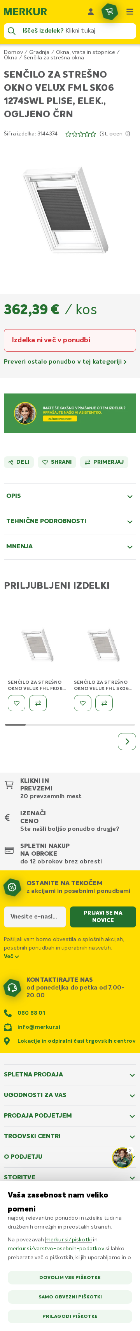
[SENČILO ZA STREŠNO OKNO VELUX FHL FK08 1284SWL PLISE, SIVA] (39, 647)
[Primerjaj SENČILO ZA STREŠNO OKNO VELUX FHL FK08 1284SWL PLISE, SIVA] (38, 703)
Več (9, 956)
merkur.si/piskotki (69, 1240)
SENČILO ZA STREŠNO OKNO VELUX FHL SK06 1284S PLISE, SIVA (101, 688)
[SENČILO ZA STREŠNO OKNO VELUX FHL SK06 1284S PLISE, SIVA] (105, 647)
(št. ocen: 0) (115, 134)
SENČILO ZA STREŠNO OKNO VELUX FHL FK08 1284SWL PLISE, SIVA (35, 688)
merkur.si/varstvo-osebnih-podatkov (56, 1248)
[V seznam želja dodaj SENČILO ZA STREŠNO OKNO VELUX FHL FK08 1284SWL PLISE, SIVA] (16, 703)
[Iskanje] (11, 31)
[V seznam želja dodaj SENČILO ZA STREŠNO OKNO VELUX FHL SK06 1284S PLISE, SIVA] (82, 703)
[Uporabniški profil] (91, 11)
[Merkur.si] (25, 11)
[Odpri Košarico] (109, 11)
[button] (70, 211)
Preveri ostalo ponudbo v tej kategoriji (63, 362)
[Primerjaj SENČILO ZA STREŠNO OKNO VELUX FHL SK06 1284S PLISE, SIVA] (104, 703)
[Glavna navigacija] (130, 11)
